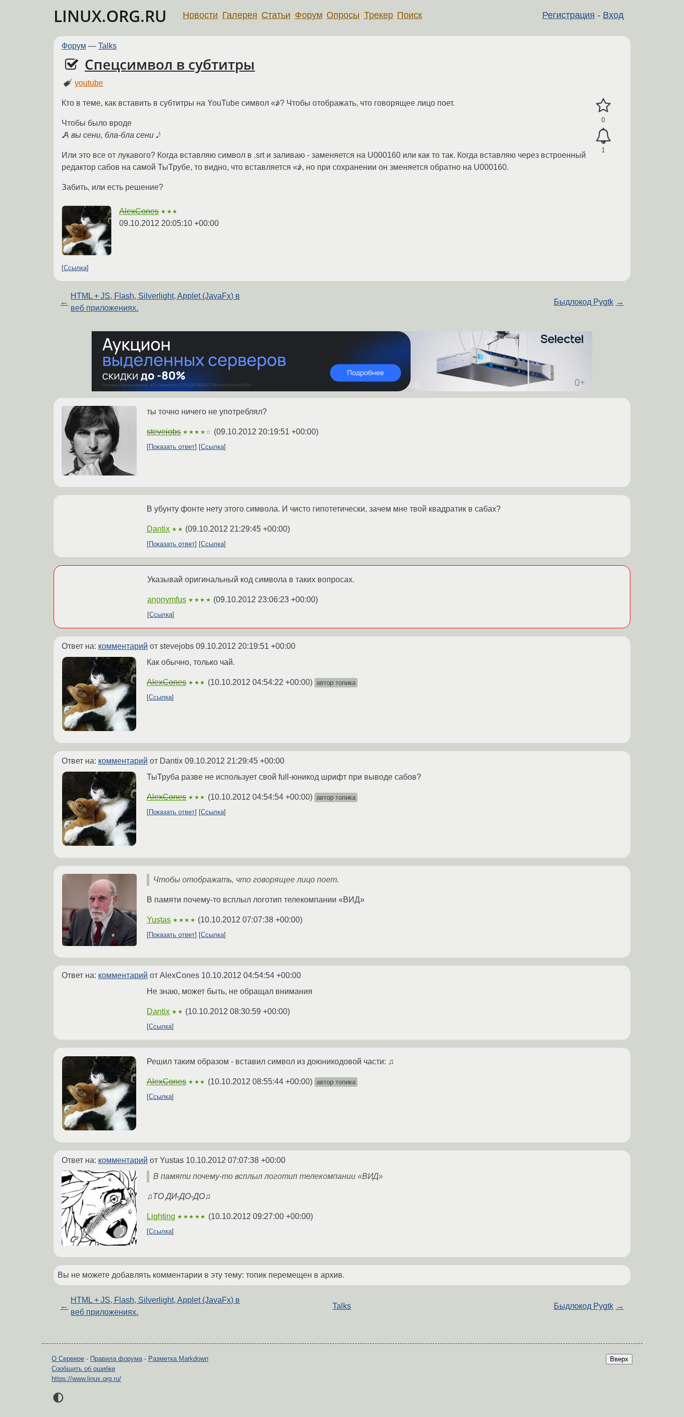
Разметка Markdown (178, 1358)
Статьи (275, 15)
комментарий (123, 646)
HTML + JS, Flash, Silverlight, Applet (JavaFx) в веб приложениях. (155, 302)
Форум (308, 15)
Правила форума (116, 1358)
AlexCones (139, 211)
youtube (89, 83)
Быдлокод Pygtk (583, 302)
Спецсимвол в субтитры (170, 64)
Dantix (158, 529)
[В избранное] (603, 106)
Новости (200, 15)
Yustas (159, 919)
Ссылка (75, 268)
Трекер (378, 15)
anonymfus (166, 599)
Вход (613, 15)
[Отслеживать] (603, 136)
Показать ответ (172, 446)
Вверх (619, 1359)
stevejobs (164, 431)
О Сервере (68, 1358)
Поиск (409, 15)
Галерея (239, 15)
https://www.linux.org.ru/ (86, 1378)
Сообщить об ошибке (83, 1368)
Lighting (161, 1216)
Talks (107, 46)
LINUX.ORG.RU (110, 16)
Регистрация (568, 15)
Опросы (343, 15)
